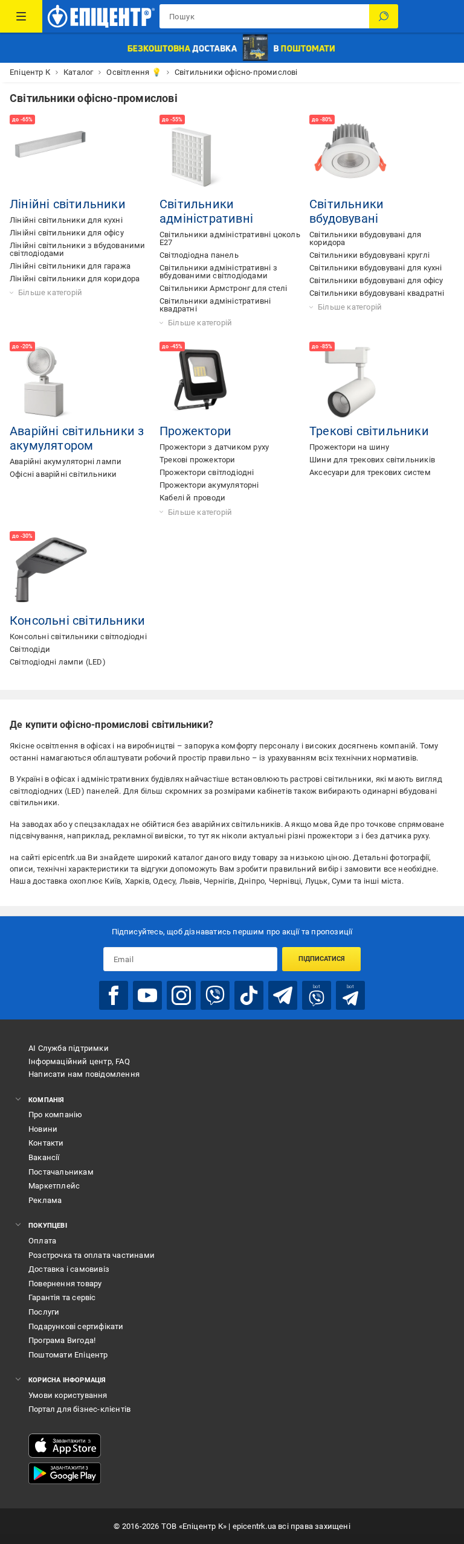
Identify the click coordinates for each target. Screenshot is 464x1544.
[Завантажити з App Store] (64, 1446)
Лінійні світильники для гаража (70, 265)
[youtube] (147, 995)
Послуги (43, 1311)
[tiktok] (248, 995)
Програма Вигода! (61, 1340)
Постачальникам (61, 1171)
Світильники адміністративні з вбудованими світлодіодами (218, 271)
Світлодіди (30, 649)
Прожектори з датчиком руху (214, 446)
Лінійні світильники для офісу (67, 232)
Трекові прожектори (198, 459)
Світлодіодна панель (199, 255)
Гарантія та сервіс (62, 1297)
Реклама (45, 1200)
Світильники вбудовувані (346, 211)
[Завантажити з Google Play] (64, 1473)
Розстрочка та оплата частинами (91, 1255)
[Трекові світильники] (350, 382)
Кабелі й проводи (192, 497)
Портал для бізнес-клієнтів (79, 1409)
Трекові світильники (369, 431)
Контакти (46, 1142)
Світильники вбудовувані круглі (369, 255)
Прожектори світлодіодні (207, 472)
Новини (42, 1129)
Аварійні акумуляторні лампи (65, 461)
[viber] (215, 995)
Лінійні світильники (68, 204)
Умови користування (68, 1395)
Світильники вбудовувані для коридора (365, 238)
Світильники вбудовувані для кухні (375, 267)
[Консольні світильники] (50, 572)
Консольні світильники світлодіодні (78, 636)
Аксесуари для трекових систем (370, 472)
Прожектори (195, 431)
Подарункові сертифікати (76, 1326)
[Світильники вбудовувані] (350, 156)
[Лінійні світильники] (50, 156)
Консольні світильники (77, 620)
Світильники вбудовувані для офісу (376, 280)
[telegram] (282, 995)
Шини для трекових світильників (372, 459)
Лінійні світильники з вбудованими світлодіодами (78, 249)
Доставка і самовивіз (68, 1269)
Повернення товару (65, 1283)
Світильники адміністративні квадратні (215, 304)
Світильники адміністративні (206, 211)
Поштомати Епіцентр (68, 1354)
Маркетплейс (54, 1185)
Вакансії (44, 1157)
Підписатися (321, 959)
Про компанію (55, 1114)
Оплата (42, 1240)
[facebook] (113, 995)
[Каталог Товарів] (21, 16)
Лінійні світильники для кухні (66, 220)
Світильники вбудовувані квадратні (377, 293)
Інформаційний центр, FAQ (79, 1061)
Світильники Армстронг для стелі (223, 288)
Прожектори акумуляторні (209, 485)
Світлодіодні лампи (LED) (58, 661)
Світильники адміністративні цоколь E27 (230, 238)
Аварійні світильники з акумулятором (77, 438)
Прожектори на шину (349, 446)
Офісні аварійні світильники (63, 474)
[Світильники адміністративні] (200, 156)
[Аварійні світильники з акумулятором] (50, 382)
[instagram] (181, 995)
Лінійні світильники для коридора (75, 278)
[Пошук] (383, 16)
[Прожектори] (200, 382)
